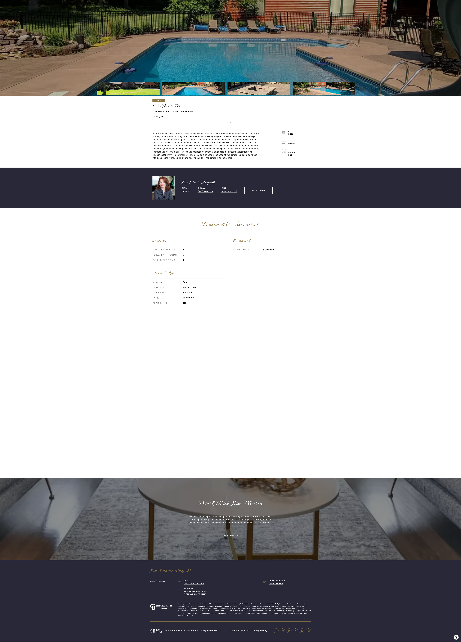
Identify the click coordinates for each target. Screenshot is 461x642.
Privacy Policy (259, 631)
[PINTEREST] (302, 630)
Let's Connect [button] (230, 535)
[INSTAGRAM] (282, 630)
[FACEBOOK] (276, 630)
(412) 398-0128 (205, 192)
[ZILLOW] (308, 630)
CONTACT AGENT (258, 190)
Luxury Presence (208, 631)
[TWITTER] (295, 630)
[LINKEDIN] (289, 630)
